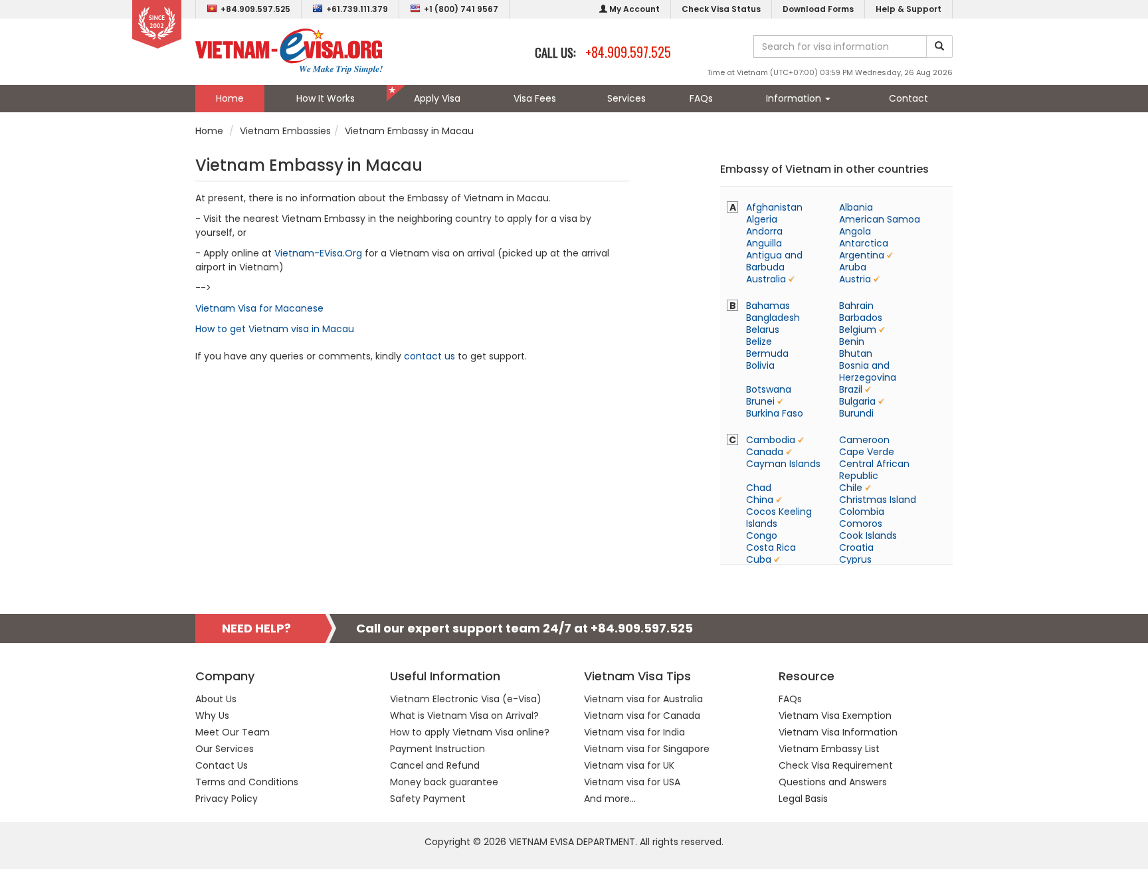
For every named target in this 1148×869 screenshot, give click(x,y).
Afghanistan (774, 207)
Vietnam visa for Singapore (647, 748)
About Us (216, 699)
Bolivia (760, 365)
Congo (761, 535)
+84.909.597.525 (255, 9)
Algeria (761, 219)
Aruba (852, 267)
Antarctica (863, 243)
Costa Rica (771, 547)
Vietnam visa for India (634, 732)
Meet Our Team (232, 732)
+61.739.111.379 (357, 9)
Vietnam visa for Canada (642, 715)
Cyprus (855, 559)
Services (626, 98)
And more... (610, 798)
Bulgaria (857, 401)
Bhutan (855, 353)
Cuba (758, 559)
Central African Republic (874, 469)
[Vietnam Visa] (289, 50)
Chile (850, 487)
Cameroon (864, 439)
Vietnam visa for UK (629, 765)
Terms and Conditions (246, 782)
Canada (764, 451)
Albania (856, 207)
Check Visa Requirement (836, 765)
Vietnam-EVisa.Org (318, 253)
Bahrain (856, 305)
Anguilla (764, 243)
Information (795, 98)
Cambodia (770, 439)
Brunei (760, 401)
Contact (908, 98)
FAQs (701, 98)
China (759, 499)
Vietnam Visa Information (838, 732)
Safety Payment (428, 798)
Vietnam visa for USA (632, 782)
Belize (759, 341)
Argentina (861, 255)
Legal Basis (803, 798)
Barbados (860, 317)
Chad (758, 487)
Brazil (850, 389)
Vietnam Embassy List (829, 748)
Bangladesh (773, 317)
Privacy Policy (226, 798)
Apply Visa (437, 98)
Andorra (764, 231)
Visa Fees (535, 98)
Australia (766, 279)
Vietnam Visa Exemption (835, 715)
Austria (855, 279)
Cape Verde (866, 451)
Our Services (224, 748)
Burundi (856, 413)
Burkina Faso (774, 413)
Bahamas (768, 305)
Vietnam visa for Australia (643, 699)
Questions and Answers (833, 782)
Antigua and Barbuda (774, 261)
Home (230, 98)
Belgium (857, 329)
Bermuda (767, 353)
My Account (633, 9)
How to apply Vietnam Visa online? (469, 732)
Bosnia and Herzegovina (867, 371)
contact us (429, 356)
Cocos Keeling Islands (779, 517)
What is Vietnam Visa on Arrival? (464, 715)
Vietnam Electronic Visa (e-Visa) (465, 699)
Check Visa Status (721, 9)
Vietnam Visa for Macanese (259, 308)
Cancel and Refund (435, 765)
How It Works (325, 98)
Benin (851, 341)
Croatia (856, 547)
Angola (855, 231)
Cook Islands (868, 535)
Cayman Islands (783, 463)
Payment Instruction (437, 748)
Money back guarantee (444, 782)
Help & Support (908, 9)
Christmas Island (877, 499)
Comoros (860, 523)
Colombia (861, 511)
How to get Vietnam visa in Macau (274, 329)
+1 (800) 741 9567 (461, 9)
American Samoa (879, 219)
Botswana (768, 389)
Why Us (212, 715)
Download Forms (818, 9)
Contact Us (221, 765)
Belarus (762, 329)
